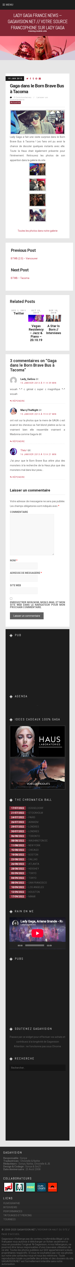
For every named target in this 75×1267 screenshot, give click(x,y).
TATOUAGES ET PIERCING (17, 1215)
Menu (9, 4)
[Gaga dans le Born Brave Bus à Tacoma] (27, 78)
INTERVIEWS (10, 1207)
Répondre (19, 401)
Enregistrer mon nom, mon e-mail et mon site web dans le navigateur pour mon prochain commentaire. (37, 605)
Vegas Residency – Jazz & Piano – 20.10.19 (36, 333)
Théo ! (23, 450)
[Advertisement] (37, 663)
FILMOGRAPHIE (11, 1203)
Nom (13, 560)
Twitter (18, 313)
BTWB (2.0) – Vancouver (24, 258)
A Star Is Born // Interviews (53, 329)
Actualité (15, 102)
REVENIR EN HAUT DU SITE (53, 1229)
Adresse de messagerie (26, 573)
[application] (37, 933)
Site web (15, 585)
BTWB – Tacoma (20, 278)
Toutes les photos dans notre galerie (38, 230)
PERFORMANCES (12, 1211)
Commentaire (19, 512)
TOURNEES (9, 1219)
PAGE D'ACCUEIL (11, 1234)
